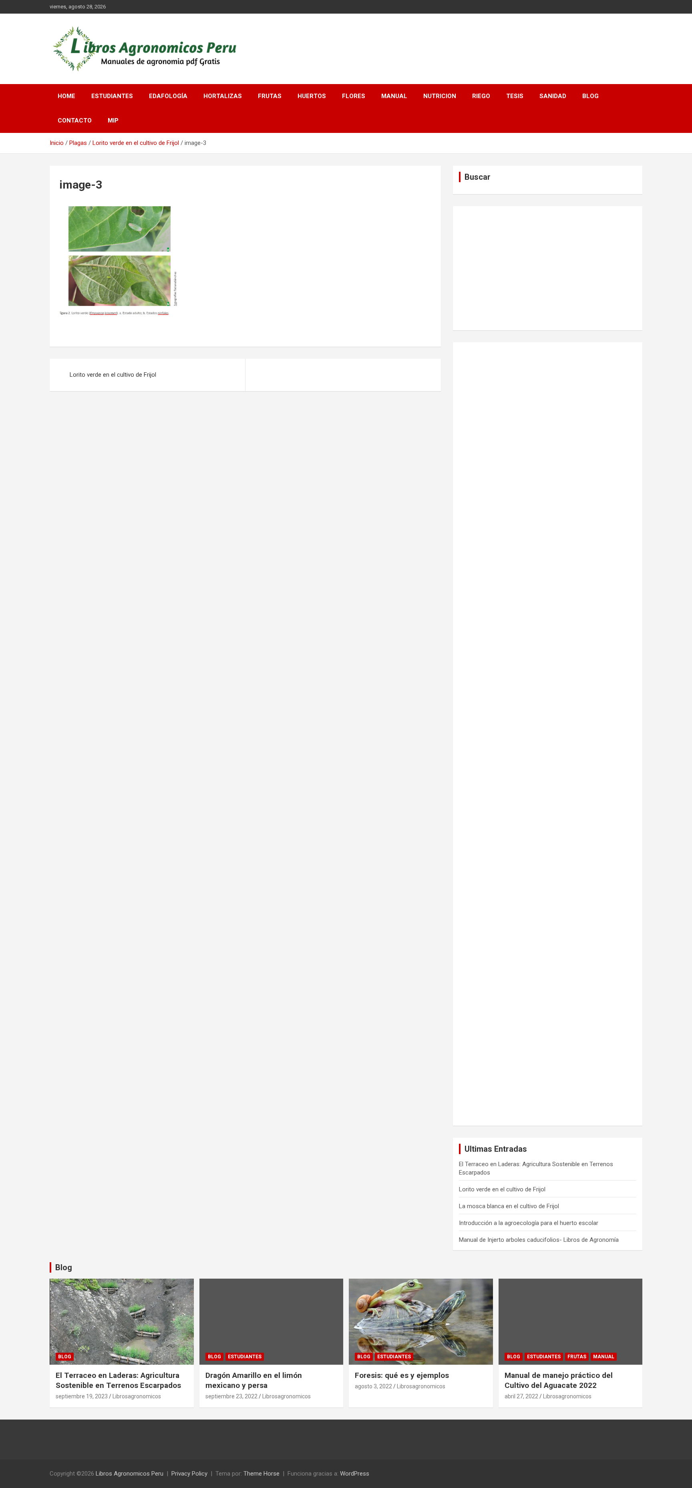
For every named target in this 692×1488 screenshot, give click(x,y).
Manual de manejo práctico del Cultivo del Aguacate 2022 (559, 1380)
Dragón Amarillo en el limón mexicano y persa (253, 1380)
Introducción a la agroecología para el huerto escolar (528, 1223)
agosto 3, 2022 (373, 1386)
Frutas (270, 96)
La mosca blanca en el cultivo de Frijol (509, 1206)
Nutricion (439, 96)
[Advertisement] (547, 268)
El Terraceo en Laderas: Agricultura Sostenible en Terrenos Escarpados (118, 1380)
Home (66, 96)
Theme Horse (261, 1473)
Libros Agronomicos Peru (129, 1473)
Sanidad (552, 96)
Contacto (75, 120)
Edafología (168, 96)
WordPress (354, 1473)
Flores (353, 96)
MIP (113, 120)
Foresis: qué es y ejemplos (402, 1375)
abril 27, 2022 (521, 1396)
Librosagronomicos (137, 1396)
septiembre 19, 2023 (82, 1396)
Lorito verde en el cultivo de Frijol (113, 374)
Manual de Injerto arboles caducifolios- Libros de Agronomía (539, 1239)
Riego (481, 96)
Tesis (514, 96)
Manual (394, 96)
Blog (590, 96)
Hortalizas (222, 96)
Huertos (312, 96)
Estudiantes (112, 96)
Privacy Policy (189, 1473)
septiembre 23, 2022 (231, 1396)
